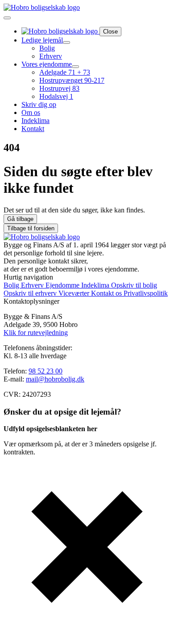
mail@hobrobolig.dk (55, 379)
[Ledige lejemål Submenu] (66, 42)
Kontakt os (107, 293)
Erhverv (33, 285)
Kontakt (32, 128)
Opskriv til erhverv (31, 293)
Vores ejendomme (46, 64)
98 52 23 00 (45, 371)
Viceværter (74, 293)
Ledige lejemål (42, 40)
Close (110, 31)
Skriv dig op (38, 104)
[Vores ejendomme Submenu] (75, 66)
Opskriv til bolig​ (134, 285)
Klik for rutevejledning (36, 332)
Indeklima (35, 120)
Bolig (12, 285)
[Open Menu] (7, 18)
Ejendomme (63, 285)
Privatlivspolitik (146, 293)
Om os (30, 112)
